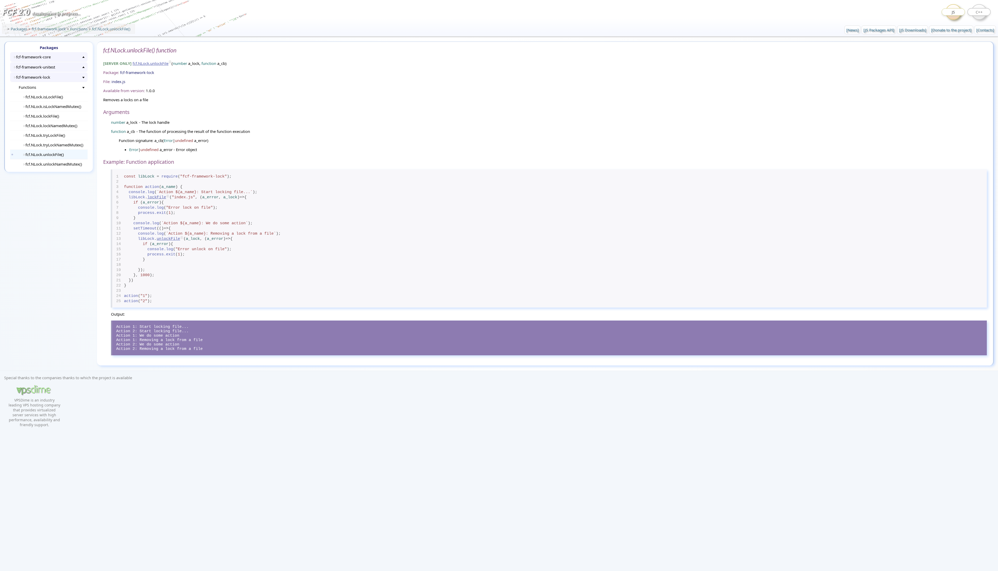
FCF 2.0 (41, 11)
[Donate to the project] (951, 29)
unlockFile (168, 239)
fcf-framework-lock (49, 28)
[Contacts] (985, 29)
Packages (19, 28)
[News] (852, 29)
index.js (118, 81)
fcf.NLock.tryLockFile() (45, 135)
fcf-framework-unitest (35, 67)
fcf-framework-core (33, 56)
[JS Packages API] (878, 29)
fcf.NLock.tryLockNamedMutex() (54, 144)
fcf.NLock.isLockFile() (44, 96)
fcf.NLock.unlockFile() (111, 28)
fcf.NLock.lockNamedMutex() (51, 125)
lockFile (156, 197)
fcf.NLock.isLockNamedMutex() (53, 106)
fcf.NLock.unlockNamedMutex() (53, 164)
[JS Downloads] (912, 29)
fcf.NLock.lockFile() (42, 116)
